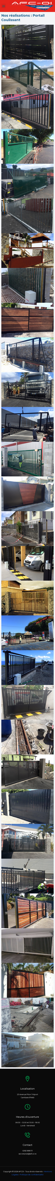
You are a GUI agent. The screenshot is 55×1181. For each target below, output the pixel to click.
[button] (3, 6)
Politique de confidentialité (32, 1175)
